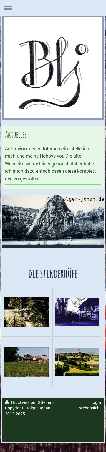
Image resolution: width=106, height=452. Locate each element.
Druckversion (23, 402)
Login (95, 402)
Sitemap (46, 402)
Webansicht (90, 408)
